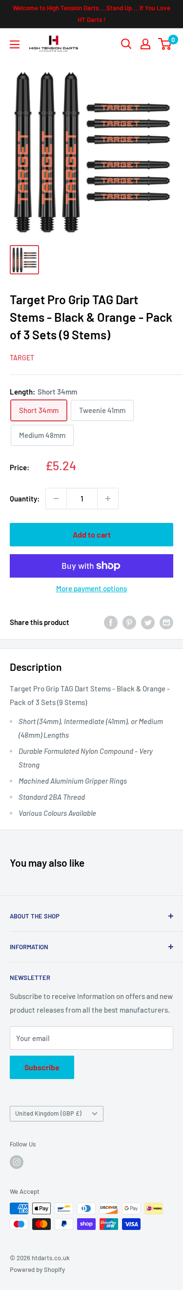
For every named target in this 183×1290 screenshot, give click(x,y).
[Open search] (126, 44)
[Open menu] (15, 44)
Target (22, 358)
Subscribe (42, 1067)
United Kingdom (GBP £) (48, 1113)
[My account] (145, 44)
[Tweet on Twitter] (148, 622)
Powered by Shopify (37, 1269)
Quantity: (25, 498)
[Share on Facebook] (111, 622)
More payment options (91, 588)
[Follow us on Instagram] (16, 1162)
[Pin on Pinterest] (129, 622)
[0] (165, 44)
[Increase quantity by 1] (108, 498)
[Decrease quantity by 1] (56, 498)
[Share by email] (166, 622)
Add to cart (92, 534)
